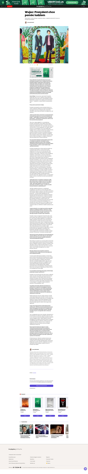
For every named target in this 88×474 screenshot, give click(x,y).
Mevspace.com (45, 467)
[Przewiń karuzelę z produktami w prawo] (67, 407)
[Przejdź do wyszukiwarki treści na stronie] (5, 6)
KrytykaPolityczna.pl (12, 457)
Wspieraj (10, 6)
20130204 (34, 372)
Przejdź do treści (4, 2)
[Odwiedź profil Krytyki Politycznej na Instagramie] (15, 467)
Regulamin (48, 457)
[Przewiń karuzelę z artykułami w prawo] (67, 432)
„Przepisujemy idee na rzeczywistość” (15, 454)
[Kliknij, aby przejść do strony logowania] (82, 6)
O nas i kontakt (32, 461)
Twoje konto (48, 461)
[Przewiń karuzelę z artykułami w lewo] (21, 432)
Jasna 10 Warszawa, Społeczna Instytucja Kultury (17, 463)
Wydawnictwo (11, 459)
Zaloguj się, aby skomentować (41, 385)
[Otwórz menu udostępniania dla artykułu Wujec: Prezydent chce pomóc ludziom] (32, 65)
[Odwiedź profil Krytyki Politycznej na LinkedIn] (20, 467)
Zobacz (25, 415)
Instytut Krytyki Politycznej (13, 461)
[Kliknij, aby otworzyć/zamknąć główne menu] (2, 6)
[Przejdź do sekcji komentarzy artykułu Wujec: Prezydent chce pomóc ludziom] (35, 65)
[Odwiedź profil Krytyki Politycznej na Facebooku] (13, 467)
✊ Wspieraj (48, 463)
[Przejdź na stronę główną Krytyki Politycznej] (15, 449)
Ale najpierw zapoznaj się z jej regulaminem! (44, 381)
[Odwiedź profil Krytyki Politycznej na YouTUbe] (18, 467)
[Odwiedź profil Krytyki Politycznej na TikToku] (17, 467)
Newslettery (32, 459)
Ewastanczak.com (52, 467)
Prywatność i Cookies (49, 459)
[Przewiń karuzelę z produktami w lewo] (21, 407)
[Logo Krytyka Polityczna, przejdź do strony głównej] (44, 6)
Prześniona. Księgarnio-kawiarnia (35, 457)
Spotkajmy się (32, 463)
